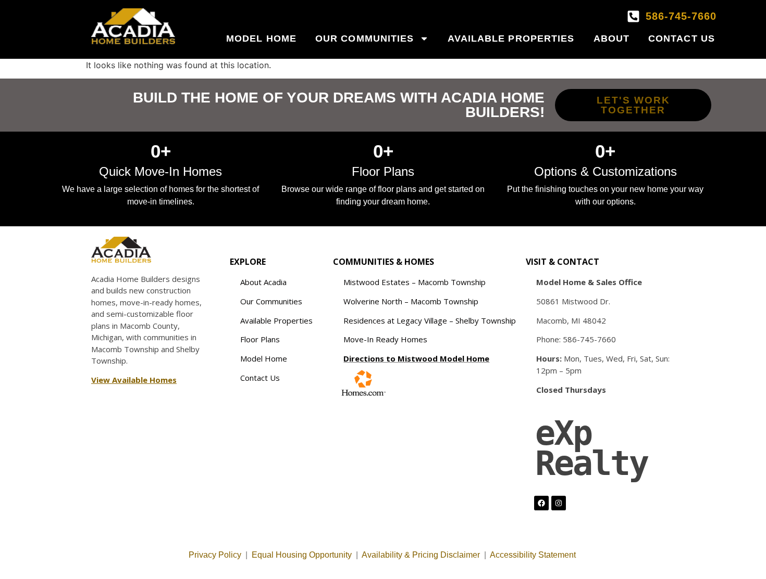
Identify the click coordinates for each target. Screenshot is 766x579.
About (612, 38)
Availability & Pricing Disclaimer (421, 554)
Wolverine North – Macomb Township (410, 301)
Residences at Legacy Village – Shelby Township (429, 320)
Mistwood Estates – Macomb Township (414, 282)
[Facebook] (541, 503)
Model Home (261, 38)
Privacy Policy (215, 554)
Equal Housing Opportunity (302, 554)
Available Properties (511, 38)
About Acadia (263, 282)
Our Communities (364, 38)
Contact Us (681, 38)
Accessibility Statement (534, 554)
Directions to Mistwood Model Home (416, 358)
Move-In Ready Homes (385, 339)
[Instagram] (558, 503)
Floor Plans (260, 339)
